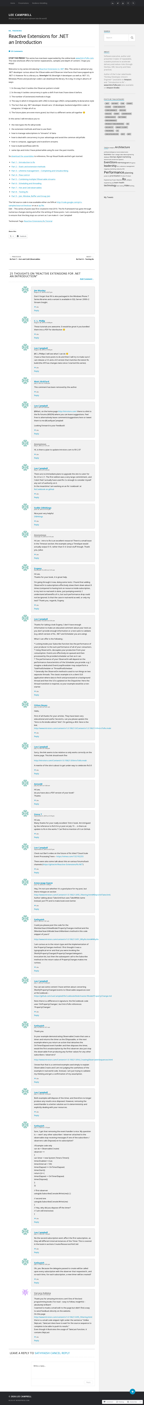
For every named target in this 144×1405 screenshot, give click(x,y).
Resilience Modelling (39, 3)
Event (116, 114)
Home (12, 3)
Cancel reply (60, 1353)
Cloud (108, 107)
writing (132, 186)
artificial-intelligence (110, 152)
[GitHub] (128, 3)
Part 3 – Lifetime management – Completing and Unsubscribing (39, 170)
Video (127, 185)
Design (123, 110)
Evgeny (38, 568)
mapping (106, 169)
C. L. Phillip (39, 320)
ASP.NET (115, 103)
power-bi (106, 176)
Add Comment (86, 279)
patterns (122, 117)
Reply (36, 310)
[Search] (133, 3)
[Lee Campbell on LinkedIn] (113, 3)
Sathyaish (39, 919)
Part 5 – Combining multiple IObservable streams (33, 179)
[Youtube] (123, 3)
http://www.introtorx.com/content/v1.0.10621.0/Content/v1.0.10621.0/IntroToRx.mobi (72, 728)
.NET (107, 103)
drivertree (115, 159)
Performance (111, 120)
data (121, 154)
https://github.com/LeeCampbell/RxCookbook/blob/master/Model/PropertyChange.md (73, 996)
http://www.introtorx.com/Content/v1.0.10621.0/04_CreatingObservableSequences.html (73, 1059)
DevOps (113, 157)
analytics (112, 147)
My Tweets (108, 197)
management (130, 166)
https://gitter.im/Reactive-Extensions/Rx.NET (63, 864)
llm (118, 166)
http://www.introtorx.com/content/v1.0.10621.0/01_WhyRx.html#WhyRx (66, 939)
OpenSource (110, 117)
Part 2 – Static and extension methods (28, 166)
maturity (119, 169)
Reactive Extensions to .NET (51, 69)
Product (123, 176)
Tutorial (48, 221)
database (106, 157)
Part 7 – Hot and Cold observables (26, 187)
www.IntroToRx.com (85, 58)
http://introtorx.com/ (67, 411)
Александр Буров (43, 882)
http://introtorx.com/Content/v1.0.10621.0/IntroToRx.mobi (60, 760)
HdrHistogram (123, 162)
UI (117, 131)
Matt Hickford (41, 381)
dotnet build (107, 159)
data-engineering (128, 154)
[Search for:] (119, 37)
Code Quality (119, 107)
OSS (123, 169)
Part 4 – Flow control (20, 175)
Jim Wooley (40, 290)
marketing (113, 169)
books (126, 152)
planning (129, 172)
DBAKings (38, 516)
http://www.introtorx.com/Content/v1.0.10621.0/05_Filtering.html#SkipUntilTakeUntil (72, 894)
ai (108, 147)
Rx (10, 31)
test (118, 186)
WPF (129, 134)
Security (109, 127)
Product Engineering (115, 124)
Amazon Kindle (113, 87)
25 (17, 51)
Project (114, 180)
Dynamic (121, 159)
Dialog (108, 114)
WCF (123, 134)
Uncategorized (112, 134)
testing (122, 186)
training (17, 31)
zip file (41, 205)
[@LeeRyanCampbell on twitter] (118, 3)
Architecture (122, 147)
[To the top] (132, 1391)
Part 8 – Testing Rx (19, 192)
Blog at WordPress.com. (19, 1400)
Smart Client (121, 127)
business (107, 154)
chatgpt (117, 154)
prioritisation (115, 176)
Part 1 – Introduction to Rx (23, 162)
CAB (122, 103)
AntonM (38, 783)
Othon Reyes (40, 705)
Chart (129, 103)
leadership (126, 114)
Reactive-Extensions (33, 221)
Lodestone (122, 166)
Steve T (38, 814)
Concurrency (111, 110)
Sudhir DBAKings (42, 507)
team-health (119, 182)
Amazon (127, 79)
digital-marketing (124, 157)
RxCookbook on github (44, 489)
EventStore (110, 162)
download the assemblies (22, 156)
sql (113, 183)
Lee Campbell (20, 15)
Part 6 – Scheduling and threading (26, 183)
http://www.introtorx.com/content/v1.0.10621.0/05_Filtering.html (63, 1317)
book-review (120, 152)
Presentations (23, 3)
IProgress (132, 163)
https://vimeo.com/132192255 (70, 856)
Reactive (119, 180)
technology (110, 185)
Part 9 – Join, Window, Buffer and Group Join (30, 196)
